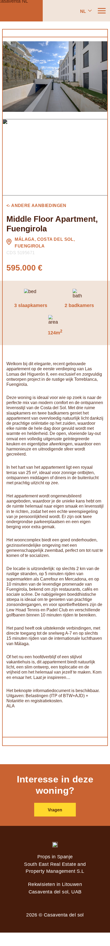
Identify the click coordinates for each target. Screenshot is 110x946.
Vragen (55, 810)
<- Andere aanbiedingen (36, 205)
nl (83, 11)
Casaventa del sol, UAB (55, 892)
